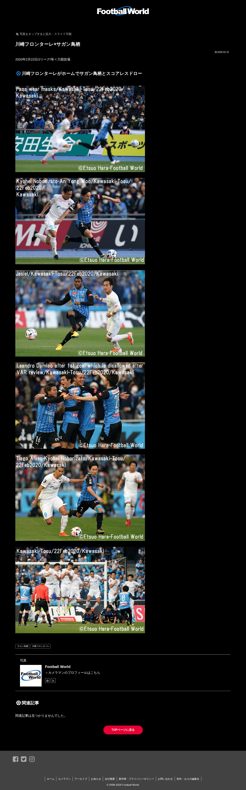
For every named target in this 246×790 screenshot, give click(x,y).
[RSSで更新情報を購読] (53, 680)
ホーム (50, 778)
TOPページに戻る (123, 729)
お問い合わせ (165, 778)
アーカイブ (81, 778)
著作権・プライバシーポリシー (136, 778)
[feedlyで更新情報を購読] (47, 680)
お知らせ (96, 778)
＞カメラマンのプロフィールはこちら (72, 672)
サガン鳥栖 (22, 646)
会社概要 (110, 778)
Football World (57, 667)
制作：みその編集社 (188, 778)
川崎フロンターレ (40, 646)
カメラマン (64, 778)
